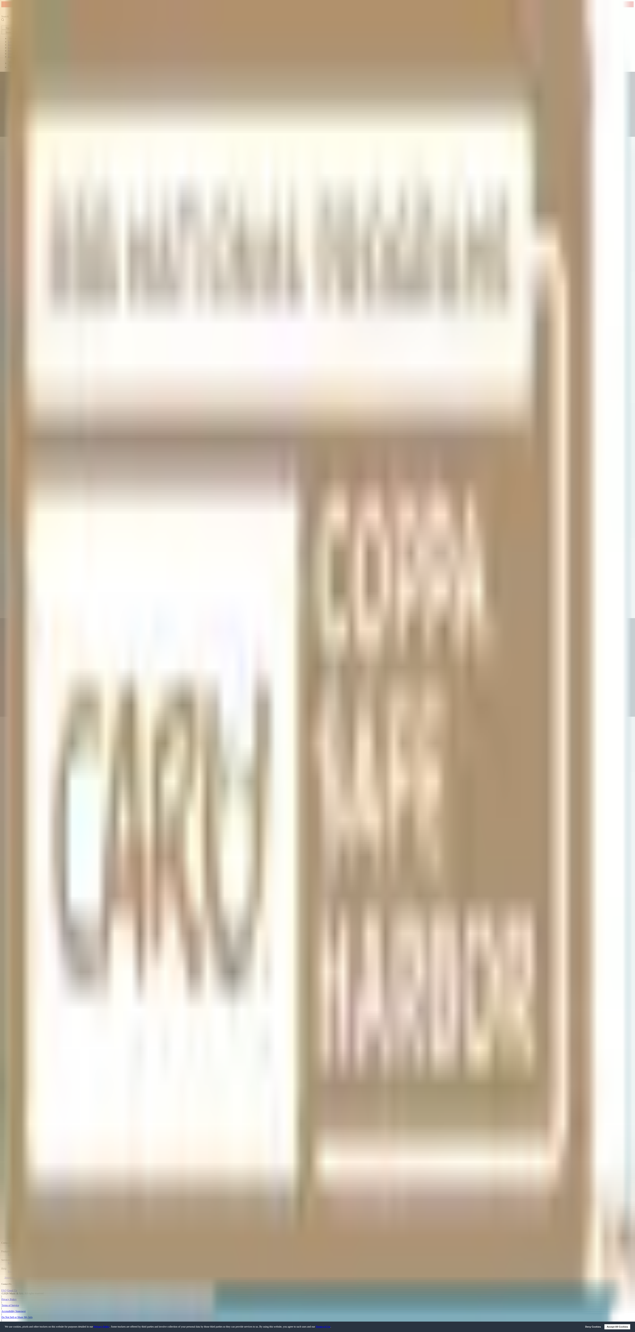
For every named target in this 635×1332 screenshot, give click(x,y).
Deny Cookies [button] (593, 1326)
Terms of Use (323, 1326)
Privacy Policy (102, 1326)
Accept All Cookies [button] (617, 1326)
